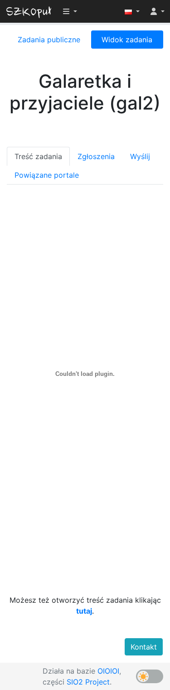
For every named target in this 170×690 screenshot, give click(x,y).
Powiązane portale (47, 175)
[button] (132, 11)
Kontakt (144, 646)
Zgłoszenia (96, 156)
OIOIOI (108, 670)
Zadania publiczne (49, 39)
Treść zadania (38, 156)
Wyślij (140, 156)
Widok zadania (127, 39)
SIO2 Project (88, 681)
